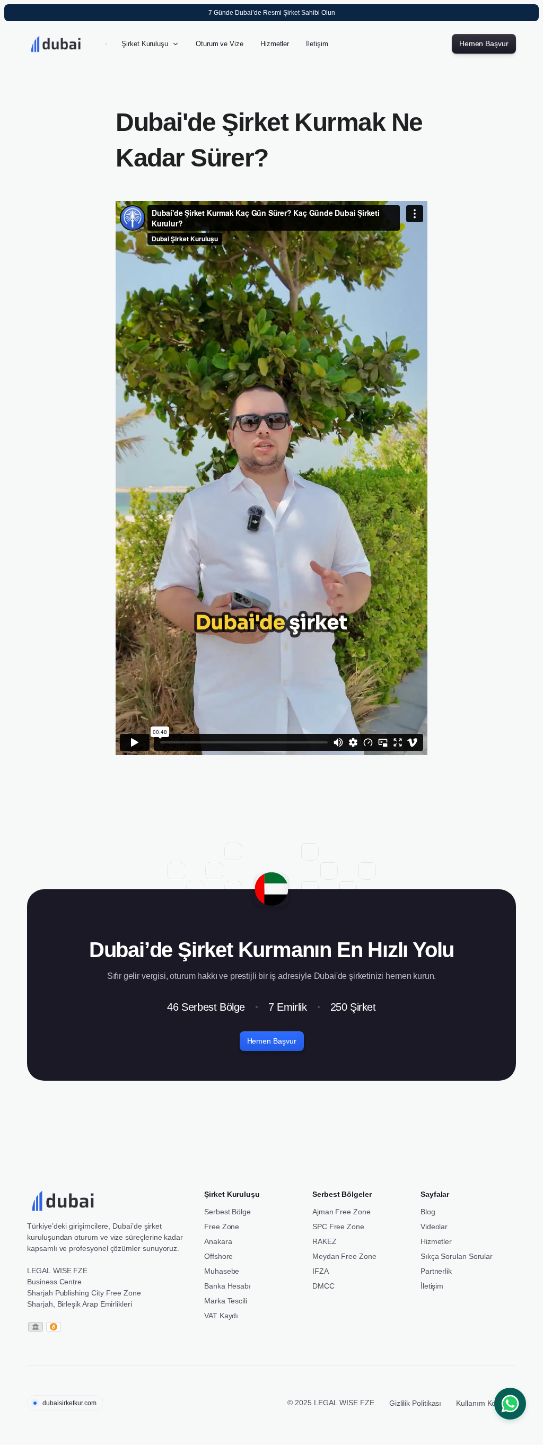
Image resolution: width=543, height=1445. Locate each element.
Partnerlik (436, 1271)
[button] (150, 44)
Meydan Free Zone (344, 1256)
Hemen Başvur (484, 43)
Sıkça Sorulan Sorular (457, 1256)
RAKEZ (324, 1241)
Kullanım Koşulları (486, 1403)
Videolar (434, 1226)
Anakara (218, 1241)
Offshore (218, 1256)
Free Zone (221, 1226)
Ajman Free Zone (341, 1211)
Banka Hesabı (227, 1286)
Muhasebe (221, 1271)
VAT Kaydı (221, 1315)
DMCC (323, 1286)
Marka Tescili (225, 1301)
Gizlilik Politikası (415, 1403)
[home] (62, 43)
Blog (428, 1211)
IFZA (320, 1271)
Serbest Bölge (227, 1211)
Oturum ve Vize (219, 44)
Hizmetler (274, 44)
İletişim (317, 44)
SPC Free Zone (338, 1226)
